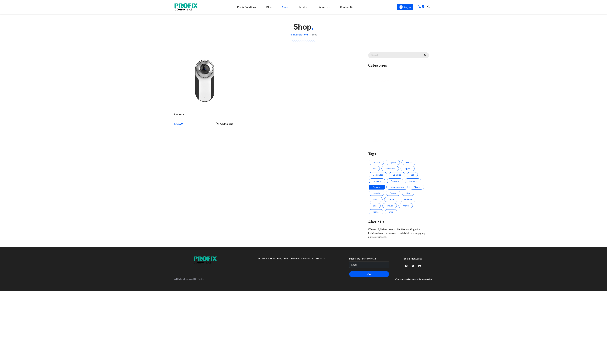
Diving (417, 187)
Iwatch (376, 162)
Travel (393, 193)
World (406, 205)
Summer (408, 199)
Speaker (397, 174)
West (375, 199)
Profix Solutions (299, 34)
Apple (393, 162)
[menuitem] (246, 7)
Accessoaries (381, 80)
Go (369, 274)
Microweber (426, 279)
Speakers (390, 168)
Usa (408, 193)
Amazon (395, 181)
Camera (376, 187)
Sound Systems (382, 120)
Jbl (374, 168)
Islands (376, 193)
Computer (378, 174)
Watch (409, 162)
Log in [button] (407, 7)
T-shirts (377, 130)
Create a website (404, 279)
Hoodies (378, 110)
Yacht (391, 199)
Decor (377, 100)
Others (377, 140)
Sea (375, 205)
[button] (420, 7)
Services (378, 90)
